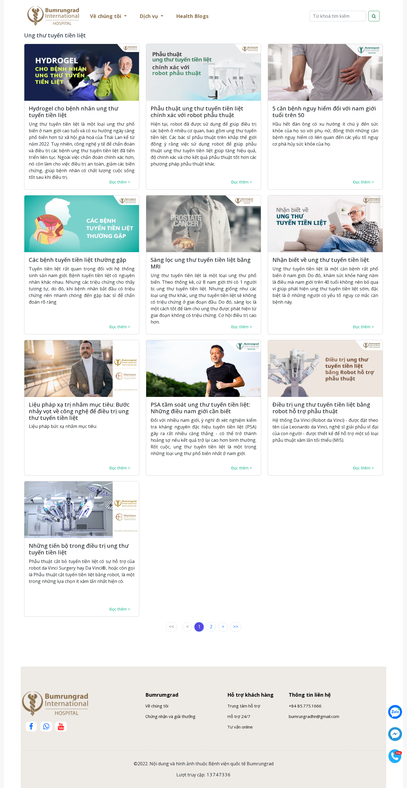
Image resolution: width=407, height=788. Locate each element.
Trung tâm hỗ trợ (243, 706)
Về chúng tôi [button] (106, 16)
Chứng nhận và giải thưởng (170, 716)
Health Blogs (193, 17)
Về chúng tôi (156, 706)
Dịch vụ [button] (149, 16)
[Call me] (395, 756)
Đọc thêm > (119, 182)
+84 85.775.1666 (305, 706)
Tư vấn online (240, 727)
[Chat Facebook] (395, 734)
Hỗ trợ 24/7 (238, 716)
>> (235, 627)
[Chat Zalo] (395, 712)
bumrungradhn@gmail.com (314, 716)
